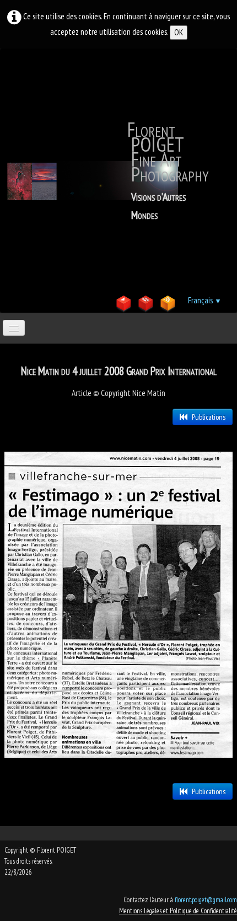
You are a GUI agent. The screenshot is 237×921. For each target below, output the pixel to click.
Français (205, 300)
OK (178, 32)
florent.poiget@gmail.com (206, 899)
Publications (208, 417)
